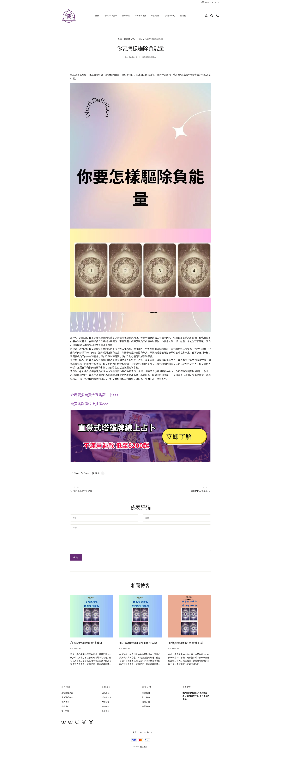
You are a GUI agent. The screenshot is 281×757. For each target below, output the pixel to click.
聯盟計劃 (146, 702)
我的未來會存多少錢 (82, 490)
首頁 (97, 15)
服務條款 (105, 706)
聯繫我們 (65, 706)
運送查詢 (65, 702)
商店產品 (126, 15)
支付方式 (65, 711)
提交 (75, 557)
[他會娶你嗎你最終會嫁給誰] (189, 616)
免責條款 (105, 711)
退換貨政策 (106, 697)
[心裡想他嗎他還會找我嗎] (91, 616)
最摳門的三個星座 (199, 490)
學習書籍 (155, 15)
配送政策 (105, 702)
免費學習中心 (169, 15)
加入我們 (146, 697)
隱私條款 (105, 693)
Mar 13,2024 (75, 648)
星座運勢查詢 (67, 697)
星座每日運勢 (140, 15)
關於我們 (146, 693)
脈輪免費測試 (67, 693)
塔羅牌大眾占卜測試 (133, 39)
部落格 (183, 15)
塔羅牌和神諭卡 (110, 15)
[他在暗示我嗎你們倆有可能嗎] (140, 616)
